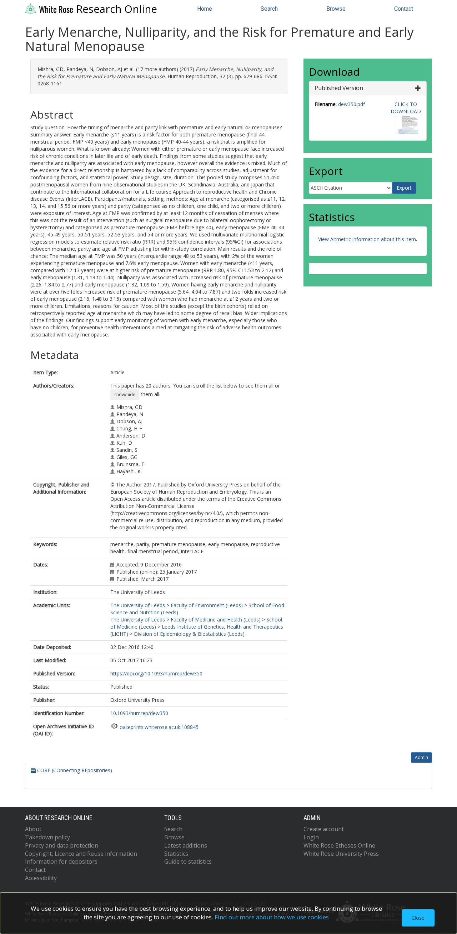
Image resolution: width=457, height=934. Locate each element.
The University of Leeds (137, 605)
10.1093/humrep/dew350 (139, 713)
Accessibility (41, 878)
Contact (403, 8)
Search (269, 8)
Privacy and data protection (61, 845)
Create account (323, 829)
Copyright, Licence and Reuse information (81, 854)
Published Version (339, 88)
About (33, 829)
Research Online (98, 9)
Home (204, 8)
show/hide (124, 394)
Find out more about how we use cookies (272, 917)
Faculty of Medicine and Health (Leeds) (216, 619)
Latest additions (185, 845)
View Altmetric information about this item (367, 239)
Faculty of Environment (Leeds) (207, 605)
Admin (421, 757)
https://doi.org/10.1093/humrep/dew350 (156, 673)
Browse (336, 8)
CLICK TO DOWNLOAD (406, 108)
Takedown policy (47, 837)
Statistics (176, 854)
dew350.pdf (351, 104)
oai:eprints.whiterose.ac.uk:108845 (159, 727)
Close (418, 917)
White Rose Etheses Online (339, 845)
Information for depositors (61, 861)
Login (311, 837)
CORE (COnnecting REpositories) (74, 770)
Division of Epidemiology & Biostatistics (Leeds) (189, 633)
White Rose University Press (341, 854)
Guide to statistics (188, 861)
